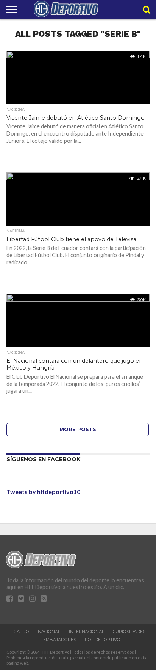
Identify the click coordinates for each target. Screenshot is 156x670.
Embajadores (59, 639)
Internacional (86, 631)
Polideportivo (102, 639)
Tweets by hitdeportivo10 (43, 491)
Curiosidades (129, 631)
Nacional (49, 631)
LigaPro (19, 631)
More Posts (77, 429)
